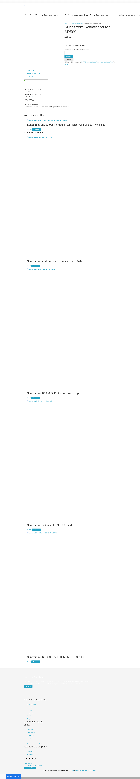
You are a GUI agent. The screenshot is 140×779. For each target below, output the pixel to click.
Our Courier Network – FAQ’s (34, 744)
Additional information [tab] (33, 73)
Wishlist (29, 741)
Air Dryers (29, 707)
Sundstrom (35, 97)
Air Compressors (31, 704)
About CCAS (30, 751)
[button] (49, 15)
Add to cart (68, 56)
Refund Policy (30, 738)
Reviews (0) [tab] (30, 76)
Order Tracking (31, 732)
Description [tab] (30, 70)
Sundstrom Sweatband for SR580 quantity (76, 50)
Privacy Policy (30, 735)
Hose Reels (30, 713)
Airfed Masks (30, 716)
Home (66, 23)
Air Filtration (30, 710)
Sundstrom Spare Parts (106, 62)
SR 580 (66, 64)
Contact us (30, 754)
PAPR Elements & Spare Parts (76, 23)
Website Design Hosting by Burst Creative (85, 770)
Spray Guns (30, 719)
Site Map (72, 770)
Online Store (30, 729)
